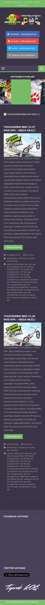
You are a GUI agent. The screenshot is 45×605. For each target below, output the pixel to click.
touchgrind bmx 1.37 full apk (22, 267)
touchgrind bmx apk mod (20, 285)
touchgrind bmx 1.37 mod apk (18, 277)
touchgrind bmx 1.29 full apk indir (20, 459)
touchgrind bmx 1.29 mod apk (18, 466)
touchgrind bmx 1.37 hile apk (18, 274)
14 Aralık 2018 (12, 444)
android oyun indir (21, 264)
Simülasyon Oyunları (27, 258)
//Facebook (28, 2)
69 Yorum (30, 255)
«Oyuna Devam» (13, 247)
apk (30, 264)
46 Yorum (28, 444)
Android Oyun (12, 258)
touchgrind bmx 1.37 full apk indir (20, 269)
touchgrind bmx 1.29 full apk (22, 456)
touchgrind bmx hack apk (21, 292)
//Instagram (22, 5)
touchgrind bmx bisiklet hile (17, 287)
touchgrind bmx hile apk (16, 295)
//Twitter (37, 2)
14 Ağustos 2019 (13, 255)
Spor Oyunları (12, 261)
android (10, 264)
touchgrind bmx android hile (18, 280)
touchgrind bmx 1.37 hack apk (19, 272)
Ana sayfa (8, 2)
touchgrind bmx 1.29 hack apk (19, 461)
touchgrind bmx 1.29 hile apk (18, 464)
